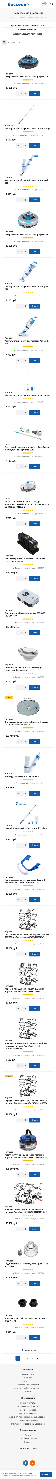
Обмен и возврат (28, 1410)
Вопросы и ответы (28, 1438)
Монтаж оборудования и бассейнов (28, 1424)
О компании (28, 1374)
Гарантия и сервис (28, 1413)
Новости (28, 1442)
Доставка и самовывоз (28, 1406)
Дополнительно (28, 1430)
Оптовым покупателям (28, 1384)
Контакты (28, 1391)
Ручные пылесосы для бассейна (28, 25)
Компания (28, 1369)
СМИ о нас (28, 1381)
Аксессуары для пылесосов (28, 33)
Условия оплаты (28, 1403)
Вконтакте (25, 1463)
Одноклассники (32, 1463)
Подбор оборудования (28, 1420)
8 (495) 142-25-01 (28, 1448)
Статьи (28, 1435)
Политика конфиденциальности (28, 1388)
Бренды (28, 1377)
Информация (28, 1398)
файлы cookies (21, 1473)
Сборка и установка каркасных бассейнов (28, 1417)
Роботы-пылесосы (28, 29)
